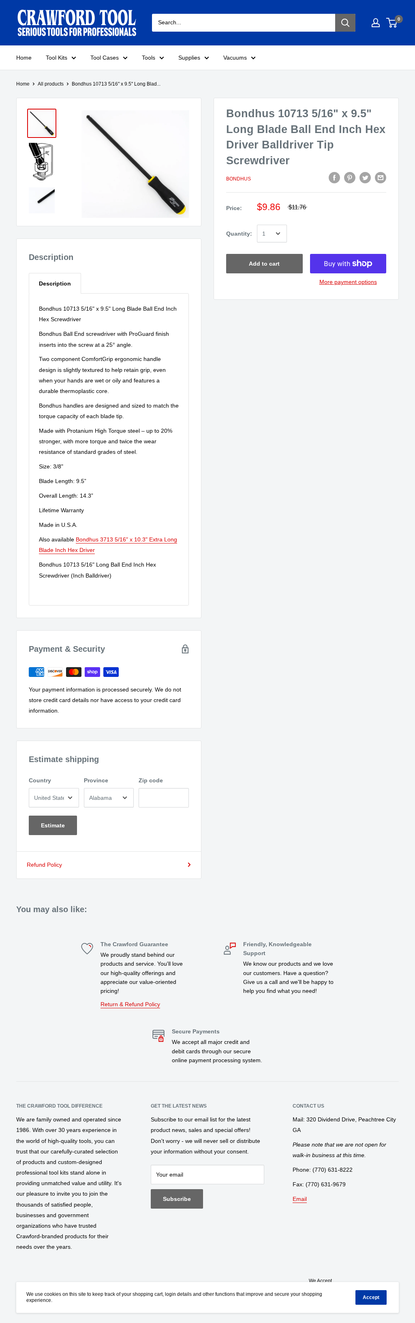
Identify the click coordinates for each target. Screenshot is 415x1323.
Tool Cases (104, 57)
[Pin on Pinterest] (349, 177)
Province (96, 780)
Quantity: (239, 233)
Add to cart (264, 263)
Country (40, 780)
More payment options (348, 282)
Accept (371, 1297)
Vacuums (235, 57)
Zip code (151, 780)
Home (24, 57)
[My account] (376, 22)
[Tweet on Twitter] (365, 177)
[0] (392, 23)
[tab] (55, 283)
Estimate (53, 825)
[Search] (345, 23)
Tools (148, 57)
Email (300, 1199)
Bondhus (238, 179)
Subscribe (177, 1199)
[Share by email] (380, 177)
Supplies (189, 57)
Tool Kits (56, 57)
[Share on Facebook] (334, 177)
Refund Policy (44, 864)
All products (51, 84)
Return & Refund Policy (130, 1004)
